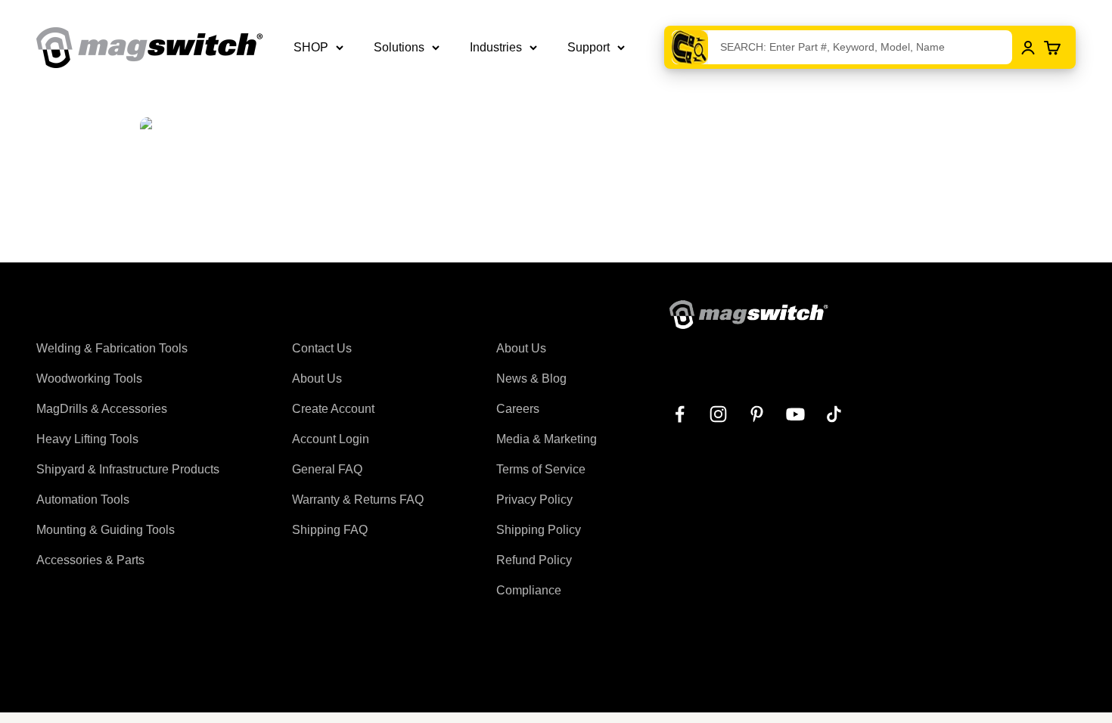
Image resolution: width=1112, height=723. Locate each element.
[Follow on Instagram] (718, 414)
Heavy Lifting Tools (87, 439)
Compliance (528, 590)
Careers (517, 408)
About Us (317, 378)
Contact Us (322, 348)
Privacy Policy (534, 499)
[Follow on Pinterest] (757, 414)
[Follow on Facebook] (679, 414)
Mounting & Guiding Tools (105, 529)
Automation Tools (82, 499)
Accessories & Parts (90, 560)
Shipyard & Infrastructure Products (127, 469)
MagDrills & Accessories (101, 408)
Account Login (330, 439)
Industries (496, 47)
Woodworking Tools (89, 378)
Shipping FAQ (330, 529)
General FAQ (327, 469)
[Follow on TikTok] (834, 414)
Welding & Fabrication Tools (112, 348)
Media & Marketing (546, 439)
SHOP (311, 47)
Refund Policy (534, 560)
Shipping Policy (538, 529)
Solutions (399, 47)
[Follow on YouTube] (795, 414)
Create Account (333, 408)
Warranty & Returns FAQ (358, 499)
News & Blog (531, 378)
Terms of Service (541, 469)
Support (588, 47)
